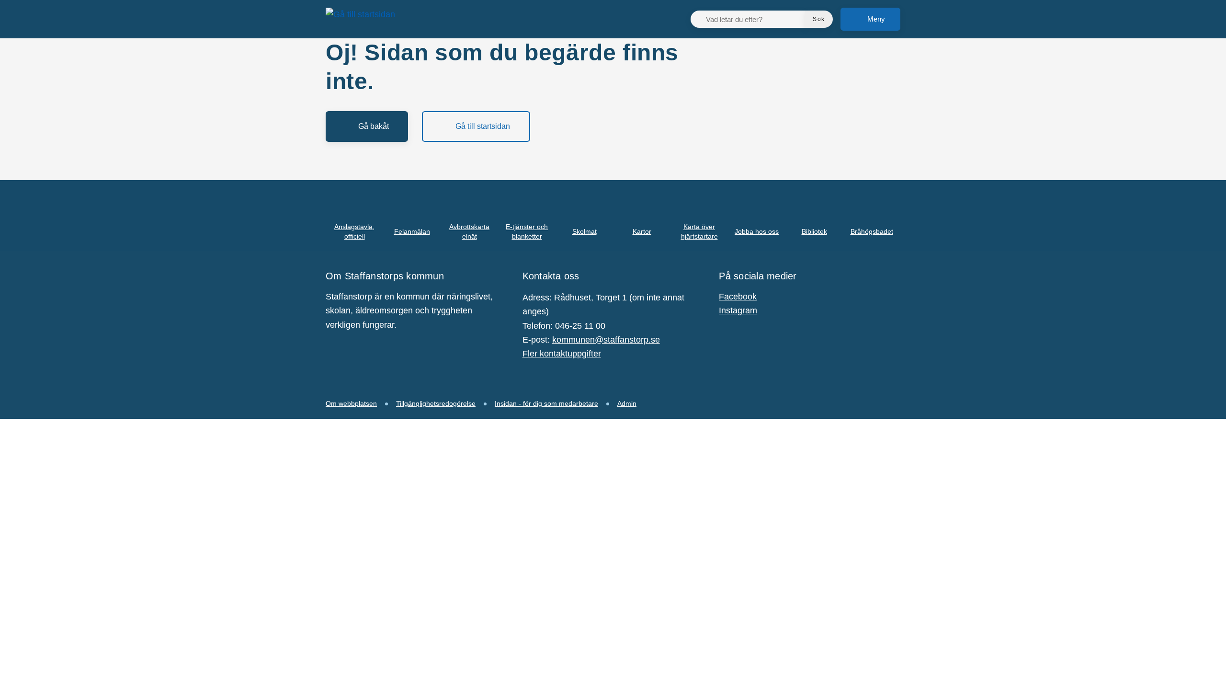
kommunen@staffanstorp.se (606, 340)
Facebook (738, 296)
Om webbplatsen (351, 403)
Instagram (738, 310)
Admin (626, 403)
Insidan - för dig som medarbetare (546, 403)
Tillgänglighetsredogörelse (436, 403)
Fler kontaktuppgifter (561, 353)
